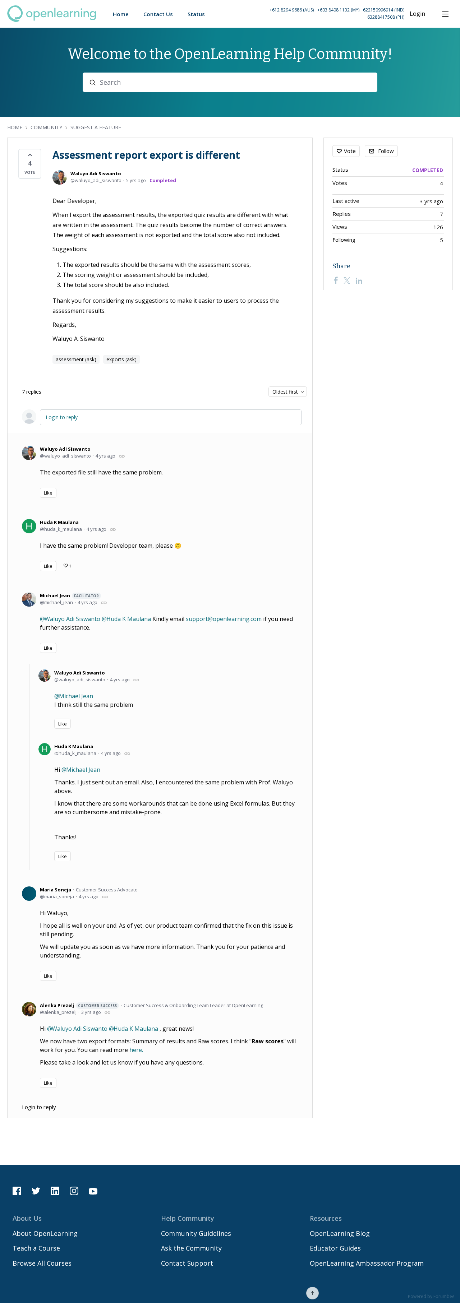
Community (46, 127)
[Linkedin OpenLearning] (55, 1191)
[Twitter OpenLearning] (36, 1191)
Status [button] (196, 14)
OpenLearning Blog (340, 1233)
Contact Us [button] (158, 14)
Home (14, 127)
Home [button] (121, 14)
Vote (350, 150)
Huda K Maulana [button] (128, 619)
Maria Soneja (55, 889)
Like (48, 493)
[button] (319, 14)
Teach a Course (36, 1248)
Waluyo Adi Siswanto (95, 173)
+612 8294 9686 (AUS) (292, 10)
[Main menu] (445, 14)
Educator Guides (335, 1248)
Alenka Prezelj (78, 1005)
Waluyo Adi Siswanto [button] (72, 619)
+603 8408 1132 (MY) (338, 10)
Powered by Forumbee (431, 1296)
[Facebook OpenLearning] (17, 1191)
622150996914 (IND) (383, 10)
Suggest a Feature (95, 127)
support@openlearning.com (224, 619)
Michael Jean (69, 595)
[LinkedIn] (359, 280)
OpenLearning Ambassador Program (367, 1263)
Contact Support (187, 1263)
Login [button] (417, 14)
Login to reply (62, 417)
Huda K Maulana (59, 522)
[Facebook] (335, 280)
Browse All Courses (42, 1263)
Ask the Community (191, 1248)
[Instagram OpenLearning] (74, 1191)
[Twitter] (346, 280)
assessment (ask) (76, 359)
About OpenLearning (45, 1233)
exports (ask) (121, 359)
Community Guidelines (196, 1233)
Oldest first (285, 391)
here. (136, 1050)
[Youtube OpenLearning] (93, 1191)
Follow (386, 150)
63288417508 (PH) (385, 17)
